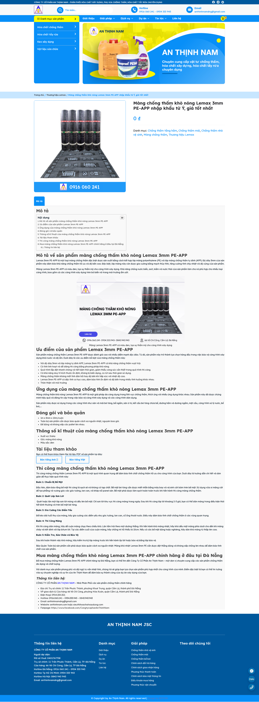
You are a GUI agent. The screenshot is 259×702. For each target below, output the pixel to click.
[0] (223, 18)
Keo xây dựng (45, 41)
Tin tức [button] (159, 18)
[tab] (39, 201)
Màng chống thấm (155, 134)
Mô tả (39, 201)
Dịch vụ (125, 18)
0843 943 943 (58, 676)
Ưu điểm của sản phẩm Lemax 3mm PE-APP (61, 224)
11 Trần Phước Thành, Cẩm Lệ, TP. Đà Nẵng (71, 661)
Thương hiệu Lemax (56, 95)
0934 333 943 (67, 673)
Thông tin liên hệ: (52, 247)
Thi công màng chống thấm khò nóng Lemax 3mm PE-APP (68, 241)
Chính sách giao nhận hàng (145, 667)
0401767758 (53, 658)
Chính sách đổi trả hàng (143, 663)
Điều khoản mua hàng (142, 680)
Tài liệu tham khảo (49, 237)
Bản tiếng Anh (48, 459)
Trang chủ (39, 95)
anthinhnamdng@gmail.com (56, 680)
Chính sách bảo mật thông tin (146, 676)
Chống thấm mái (189, 130)
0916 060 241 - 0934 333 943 (69, 669)
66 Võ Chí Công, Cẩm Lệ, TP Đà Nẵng (66, 665)
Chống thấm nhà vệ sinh (143, 650)
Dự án (142, 18)
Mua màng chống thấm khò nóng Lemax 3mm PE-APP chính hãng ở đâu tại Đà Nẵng (81, 244)
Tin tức (102, 663)
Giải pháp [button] (106, 18)
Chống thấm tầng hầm (162, 130)
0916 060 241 (84, 187)
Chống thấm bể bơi (141, 658)
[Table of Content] (122, 217)
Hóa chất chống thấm (50, 27)
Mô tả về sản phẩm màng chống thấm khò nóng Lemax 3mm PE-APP (73, 221)
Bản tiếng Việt (77, 459)
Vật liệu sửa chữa (47, 49)
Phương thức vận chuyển (143, 684)
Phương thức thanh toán (143, 671)
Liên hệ (176, 18)
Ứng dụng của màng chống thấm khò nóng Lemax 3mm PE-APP (71, 227)
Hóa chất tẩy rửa (47, 34)
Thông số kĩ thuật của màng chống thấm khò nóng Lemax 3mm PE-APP (75, 234)
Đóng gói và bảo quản (51, 231)
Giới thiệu (88, 18)
